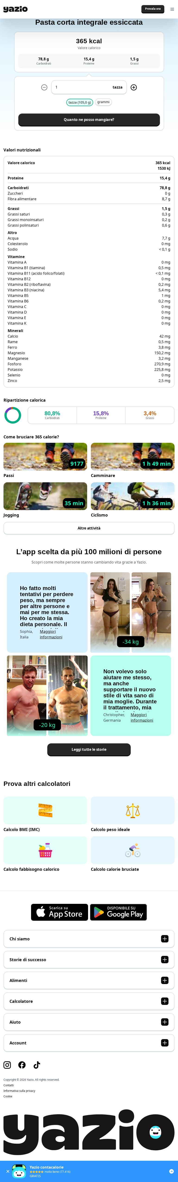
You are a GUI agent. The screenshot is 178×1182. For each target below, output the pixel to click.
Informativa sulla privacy (19, 1091)
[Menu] (172, 9)
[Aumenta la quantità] (134, 87)
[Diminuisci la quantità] (44, 87)
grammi (103, 102)
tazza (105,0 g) (80, 102)
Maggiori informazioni (51, 634)
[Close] (8, 1171)
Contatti (8, 1085)
